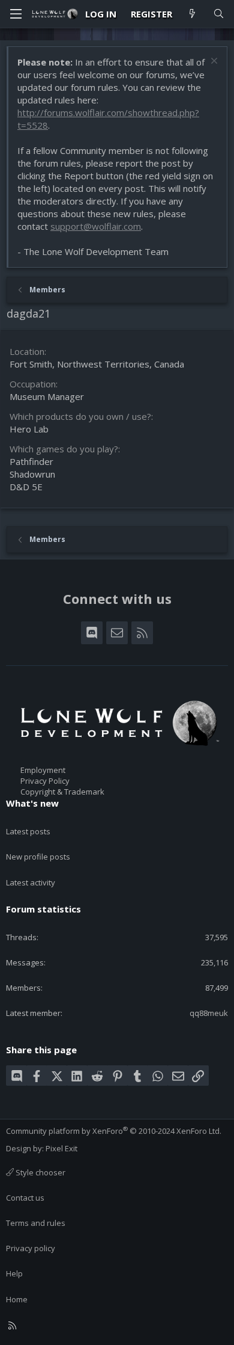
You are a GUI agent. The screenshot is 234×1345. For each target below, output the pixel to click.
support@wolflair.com (95, 226)
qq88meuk (209, 1013)
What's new (32, 803)
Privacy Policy (45, 780)
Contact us (25, 1197)
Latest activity (30, 882)
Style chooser (39, 1172)
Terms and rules (35, 1222)
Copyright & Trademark (62, 791)
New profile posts (38, 856)
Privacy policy (30, 1248)
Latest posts (28, 831)
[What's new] (192, 14)
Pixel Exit (61, 1148)
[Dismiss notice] (213, 62)
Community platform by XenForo (113, 1130)
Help (14, 1273)
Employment (42, 770)
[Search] (219, 14)
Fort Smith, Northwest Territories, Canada (97, 364)
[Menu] (15, 14)
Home (17, 1299)
